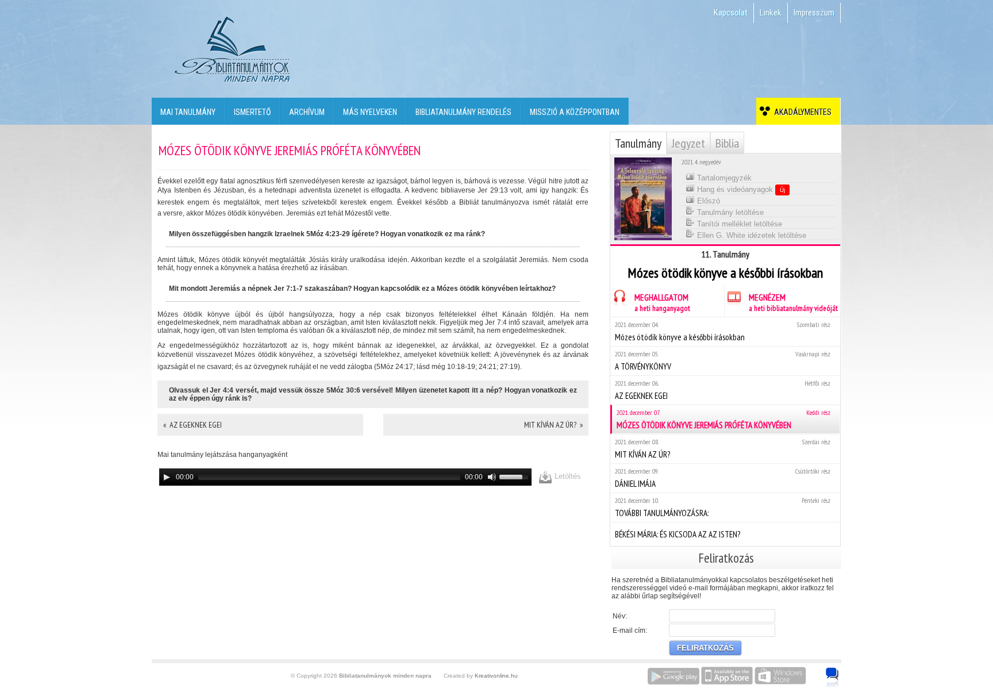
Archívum (307, 112)
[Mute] (491, 477)
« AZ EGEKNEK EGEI (192, 425)
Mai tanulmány (187, 112)
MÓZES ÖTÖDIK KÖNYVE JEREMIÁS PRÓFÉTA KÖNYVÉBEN (723, 419)
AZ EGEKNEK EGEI (722, 390)
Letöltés (566, 476)
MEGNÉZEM (793, 302)
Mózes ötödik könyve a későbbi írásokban (722, 331)
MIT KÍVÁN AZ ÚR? (722, 448)
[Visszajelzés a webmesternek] (840, 671)
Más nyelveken (370, 112)
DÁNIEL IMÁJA (722, 478)
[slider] (515, 475)
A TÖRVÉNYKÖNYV (722, 360)
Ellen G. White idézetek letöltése (750, 235)
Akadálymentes (801, 112)
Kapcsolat (731, 12)
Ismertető (252, 112)
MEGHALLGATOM (662, 302)
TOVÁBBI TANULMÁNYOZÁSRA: (722, 507)
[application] (345, 477)
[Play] (166, 477)
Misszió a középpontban (574, 112)
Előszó (707, 201)
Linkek (771, 12)
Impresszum (814, 12)
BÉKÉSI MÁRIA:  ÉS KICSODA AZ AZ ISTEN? (677, 534)
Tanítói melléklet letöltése (738, 224)
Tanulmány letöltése (729, 212)
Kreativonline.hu (496, 675)
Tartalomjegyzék (723, 178)
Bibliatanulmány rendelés (463, 112)
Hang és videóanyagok (740, 189)
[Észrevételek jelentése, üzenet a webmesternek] (832, 677)
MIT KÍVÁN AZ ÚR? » (553, 425)
